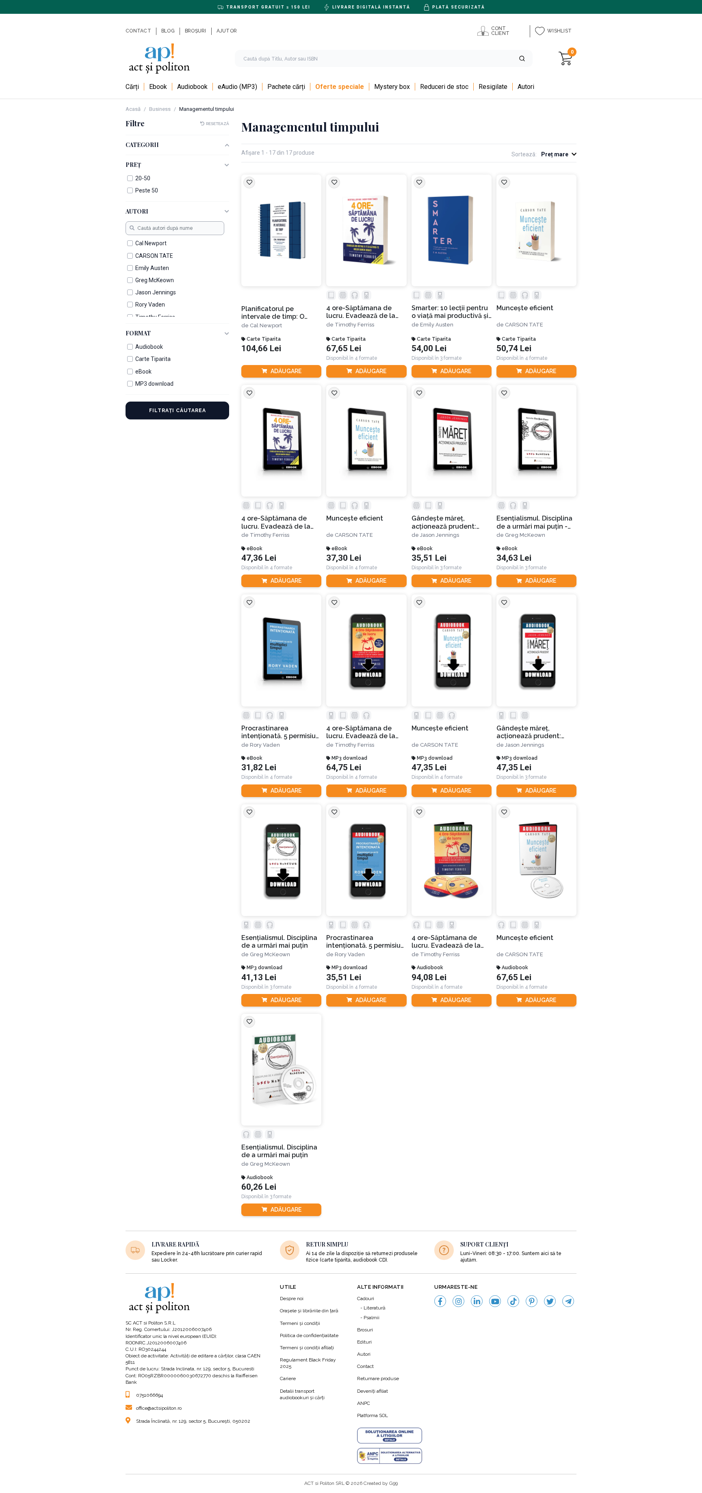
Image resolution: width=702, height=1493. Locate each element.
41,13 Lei (258, 977)
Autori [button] (137, 211)
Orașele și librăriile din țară (309, 1311)
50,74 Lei (513, 348)
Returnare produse (378, 1378)
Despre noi (291, 1298)
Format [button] (138, 333)
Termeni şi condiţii (300, 1323)
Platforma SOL (372, 1415)
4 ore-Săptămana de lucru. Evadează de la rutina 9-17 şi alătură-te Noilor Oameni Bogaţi (363, 732)
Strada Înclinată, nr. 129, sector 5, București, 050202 (193, 1421)
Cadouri (365, 1298)
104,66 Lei (261, 348)
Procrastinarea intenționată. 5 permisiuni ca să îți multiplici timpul (281, 732)
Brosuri (365, 1330)
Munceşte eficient (524, 308)
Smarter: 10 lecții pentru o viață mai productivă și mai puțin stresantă (450, 312)
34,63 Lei (513, 558)
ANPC (363, 1403)
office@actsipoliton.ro (159, 1408)
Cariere (288, 1378)
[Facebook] (440, 1301)
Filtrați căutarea (177, 410)
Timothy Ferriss (354, 325)
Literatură (375, 1308)
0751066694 (149, 1395)
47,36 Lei (258, 558)
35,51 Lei (429, 558)
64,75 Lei (343, 767)
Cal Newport (266, 325)
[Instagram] (458, 1301)
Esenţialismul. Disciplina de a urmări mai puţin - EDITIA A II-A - (534, 522)
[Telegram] (568, 1301)
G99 (393, 1483)
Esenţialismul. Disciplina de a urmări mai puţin (279, 941)
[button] (522, 58)
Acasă (133, 109)
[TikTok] (513, 1301)
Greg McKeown (525, 535)
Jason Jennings (439, 535)
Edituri (364, 1342)
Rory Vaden (265, 745)
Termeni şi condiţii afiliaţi (307, 1347)
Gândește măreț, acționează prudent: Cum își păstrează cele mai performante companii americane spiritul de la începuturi (448, 522)
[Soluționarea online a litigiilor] (389, 1436)
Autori (363, 1354)
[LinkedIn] (477, 1301)
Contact (365, 1366)
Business (160, 109)
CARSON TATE (524, 325)
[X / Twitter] (550, 1301)
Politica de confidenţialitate (309, 1335)
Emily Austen (436, 325)
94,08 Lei (429, 977)
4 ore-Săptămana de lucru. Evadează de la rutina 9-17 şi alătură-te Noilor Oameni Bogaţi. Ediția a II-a (363, 312)
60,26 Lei (258, 1187)
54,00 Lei (429, 348)
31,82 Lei (258, 767)
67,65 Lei (343, 348)
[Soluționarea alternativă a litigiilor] (389, 1456)
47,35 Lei (429, 767)
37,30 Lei (343, 558)
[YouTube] (495, 1301)
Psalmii (371, 1317)
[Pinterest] (531, 1301)
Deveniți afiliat (372, 1391)
